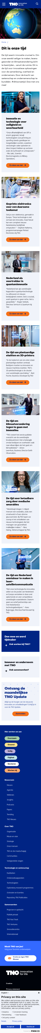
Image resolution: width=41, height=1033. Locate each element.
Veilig (10, 751)
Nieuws (10, 785)
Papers (9, 810)
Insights (10, 800)
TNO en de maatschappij (16, 851)
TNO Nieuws (11, 819)
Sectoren (12, 764)
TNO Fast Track (12, 919)
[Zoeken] (37, 4)
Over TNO (9, 826)
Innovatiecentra (13, 929)
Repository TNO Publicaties (17, 898)
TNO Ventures (12, 924)
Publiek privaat (12, 915)
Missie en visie (12, 836)
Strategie (10, 841)
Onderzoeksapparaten (15, 878)
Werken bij (12, 770)
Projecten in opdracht (15, 910)
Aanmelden (20, 714)
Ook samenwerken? (19, 670)
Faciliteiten (11, 873)
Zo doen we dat (16, 165)
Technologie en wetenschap (17, 868)
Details (3, 1021)
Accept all (10, 1027)
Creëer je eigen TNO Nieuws (21, 958)
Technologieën (12, 883)
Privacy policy (17, 1021)
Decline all (30, 1027)
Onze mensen (12, 846)
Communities (12, 856)
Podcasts (10, 805)
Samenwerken (11, 905)
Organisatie (11, 832)
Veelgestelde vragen (15, 861)
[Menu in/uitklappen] (4, 4)
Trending (10, 814)
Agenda (10, 790)
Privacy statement (13, 989)
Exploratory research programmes (20, 888)
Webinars (10, 795)
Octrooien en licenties (15, 893)
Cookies (9, 983)
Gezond (11, 745)
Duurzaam (12, 738)
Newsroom (9, 780)
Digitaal (11, 758)
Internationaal (12, 934)
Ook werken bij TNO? (19, 644)
